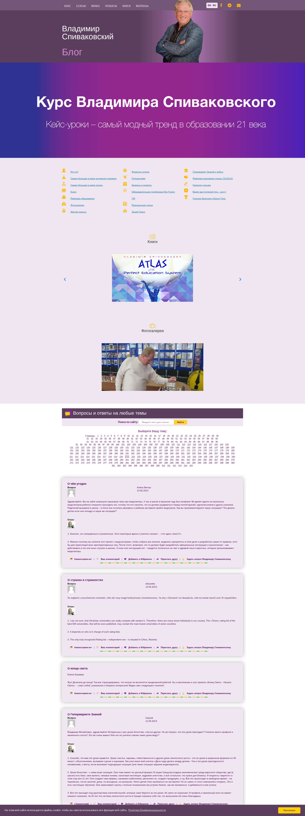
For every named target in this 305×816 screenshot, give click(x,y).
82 (181, 442)
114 (194, 444)
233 (194, 457)
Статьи (81, 5)
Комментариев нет (83, 559)
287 (160, 463)
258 (166, 460)
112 (183, 444)
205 (205, 453)
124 (88, 447)
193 (138, 453)
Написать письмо (202, 185)
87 (203, 442)
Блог (67, 5)
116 (205, 444)
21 (177, 436)
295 (205, 463)
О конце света (78, 668)
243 (82, 460)
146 (210, 447)
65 (105, 442)
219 (115, 457)
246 (99, 460)
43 (141, 439)
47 (159, 439)
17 (159, 436)
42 (137, 439)
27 (204, 436)
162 (132, 450)
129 (116, 447)
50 (172, 439)
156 (99, 450)
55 (194, 439)
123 (82, 447)
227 (161, 457)
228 (166, 457)
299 (227, 463)
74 (145, 442)
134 (144, 447)
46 (154, 439)
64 (101, 442)
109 (167, 444)
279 (116, 463)
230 (177, 457)
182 (77, 453)
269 (227, 460)
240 (233, 457)
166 (155, 450)
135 (149, 447)
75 (150, 442)
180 (232, 450)
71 (132, 442)
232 (188, 457)
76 (154, 442)
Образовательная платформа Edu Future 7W (153, 195)
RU (214, 5)
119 (221, 444)
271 (71, 463)
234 (200, 457)
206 (210, 453)
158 (110, 450)
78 (163, 442)
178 (221, 450)
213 (82, 457)
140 (177, 447)
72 (137, 442)
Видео (95, 5)
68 (119, 442)
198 (166, 453)
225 (150, 457)
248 (110, 460)
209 (227, 453)
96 (99, 444)
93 (86, 444)
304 (130, 466)
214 (87, 457)
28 (208, 436)
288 (166, 463)
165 (149, 450)
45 (150, 439)
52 (181, 439)
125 (93, 447)
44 (145, 439)
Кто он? (74, 172)
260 (177, 460)
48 (163, 439)
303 (124, 466)
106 (150, 444)
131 (127, 447)
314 (185, 466)
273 (82, 463)
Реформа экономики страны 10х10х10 (213, 178)
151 (71, 450)
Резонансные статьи (142, 205)
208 (221, 453)
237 (216, 457)
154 (88, 450)
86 (199, 442)
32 (92, 439)
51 (177, 439)
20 (173, 436)
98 (108, 444)
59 (212, 439)
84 (190, 442)
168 (166, 450)
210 (232, 453)
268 (221, 460)
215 (93, 457)
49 (168, 439)
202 (188, 453)
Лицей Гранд (138, 212)
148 (221, 447)
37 (114, 439)
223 (138, 457)
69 (123, 442)
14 (146, 436)
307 (146, 466)
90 (217, 442)
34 (101, 439)
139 (171, 447)
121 (71, 447)
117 (210, 444)
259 (171, 460)
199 (171, 453)
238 (222, 457)
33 (96, 439)
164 (144, 450)
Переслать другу (169, 559)
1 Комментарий (81, 804)
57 (203, 439)
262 (188, 460)
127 (105, 447)
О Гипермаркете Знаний (85, 714)
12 (137, 436)
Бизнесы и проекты (142, 185)
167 (160, 450)
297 (216, 463)
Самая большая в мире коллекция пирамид (93, 178)
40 (128, 439)
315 (191, 466)
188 (110, 453)
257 (160, 460)
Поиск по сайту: (128, 422)
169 (171, 450)
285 (149, 463)
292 (188, 463)
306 (141, 466)
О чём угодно (77, 483)
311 (168, 466)
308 (152, 466)
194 (144, 453)
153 (82, 450)
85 (194, 442)
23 (186, 436)
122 (77, 447)
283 (138, 463)
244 (88, 460)
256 (155, 460)
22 (182, 436)
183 (82, 453)
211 (71, 457)
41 (132, 439)
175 (205, 450)
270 (232, 460)
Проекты (111, 5)
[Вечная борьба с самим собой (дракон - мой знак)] (152, 367)
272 (77, 463)
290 (177, 463)
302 (119, 466)
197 (160, 453)
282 (132, 463)
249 (116, 460)
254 (144, 460)
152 (77, 450)
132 (132, 447)
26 (199, 436)
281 (127, 463)
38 (119, 439)
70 (128, 442)
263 (194, 460)
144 (199, 447)
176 (210, 450)
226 (155, 457)
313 (180, 466)
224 (144, 457)
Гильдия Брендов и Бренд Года (209, 198)
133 (138, 447)
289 (171, 463)
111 (178, 444)
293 (194, 463)
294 (199, 463)
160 (121, 450)
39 (123, 439)
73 (141, 442)
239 (227, 457)
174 (199, 450)
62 (92, 442)
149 (227, 447)
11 (133, 436)
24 (191, 436)
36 (110, 439)
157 (105, 450)
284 (144, 463)
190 (121, 453)
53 (185, 439)
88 (208, 442)
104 (139, 444)
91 (77, 444)
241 (71, 460)
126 (99, 447)
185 (93, 453)
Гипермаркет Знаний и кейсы (208, 172)
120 (227, 444)
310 (163, 466)
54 (190, 439)
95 (95, 444)
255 (149, 460)
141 (182, 447)
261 (182, 460)
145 (205, 447)
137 (160, 447)
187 (105, 453)
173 (194, 450)
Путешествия (138, 178)
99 (112, 444)
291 (182, 463)
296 (210, 463)
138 (166, 447)
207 (216, 453)
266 (210, 460)
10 (128, 436)
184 (88, 453)
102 (128, 444)
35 (105, 439)
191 (127, 453)
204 (199, 453)
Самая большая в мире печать (87, 185)
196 (155, 453)
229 (172, 457)
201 (182, 453)
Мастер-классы (78, 212)
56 (199, 439)
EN (209, 5)
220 (121, 457)
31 (88, 439)
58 (208, 439)
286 (155, 463)
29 (213, 436)
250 (121, 460)
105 (145, 444)
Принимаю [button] (289, 810)
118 (216, 444)
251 (127, 460)
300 (232, 463)
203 (194, 453)
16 (155, 436)
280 (121, 463)
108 (162, 444)
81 (177, 442)
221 (127, 456)
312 (174, 466)
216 (99, 457)
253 (138, 460)
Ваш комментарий (110, 559)
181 (71, 453)
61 (88, 442)
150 (232, 447)
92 (81, 444)
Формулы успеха (140, 172)
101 (123, 444)
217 (104, 457)
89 (212, 442)
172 (188, 450)
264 (199, 460)
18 (164, 436)
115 (199, 444)
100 (117, 444)
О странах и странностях (85, 580)
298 (221, 463)
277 (105, 463)
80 (172, 442)
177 (216, 450)
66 (110, 442)
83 (185, 442)
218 (110, 457)
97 (103, 444)
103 (134, 444)
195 (149, 453)
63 (96, 442)
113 (189, 444)
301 (113, 466)
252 (132, 460)
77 (159, 442)
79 (168, 442)
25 (195, 436)
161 (127, 450)
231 (183, 457)
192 (132, 453)
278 (110, 463)
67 (114, 442)
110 (173, 444)
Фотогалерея (77, 205)
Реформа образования (83, 198)
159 (116, 450)
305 (135, 466)
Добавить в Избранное (140, 559)
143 (194, 447)
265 (205, 460)
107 (156, 444)
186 (99, 453)
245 (93, 460)
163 (138, 450)
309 (157, 466)
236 (211, 457)
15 (150, 436)
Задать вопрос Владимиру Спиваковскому (209, 559)
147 (216, 447)
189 (116, 453)
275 (93, 463)
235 (205, 457)
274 (88, 463)
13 (142, 436)
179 (227, 450)
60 (217, 439)
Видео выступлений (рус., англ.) (209, 192)
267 (216, 460)
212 (76, 457)
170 (177, 450)
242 (77, 460)
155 (93, 450)
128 (110, 447)
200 (177, 453)
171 (182, 450)
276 (99, 463)
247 (105, 460)
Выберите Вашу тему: (152, 431)
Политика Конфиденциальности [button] (147, 810)
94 (90, 444)
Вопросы (142, 5)
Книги (126, 5)
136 (155, 447)
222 (133, 457)
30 (217, 436)
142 (188, 447)
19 (168, 436)
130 (121, 447)
